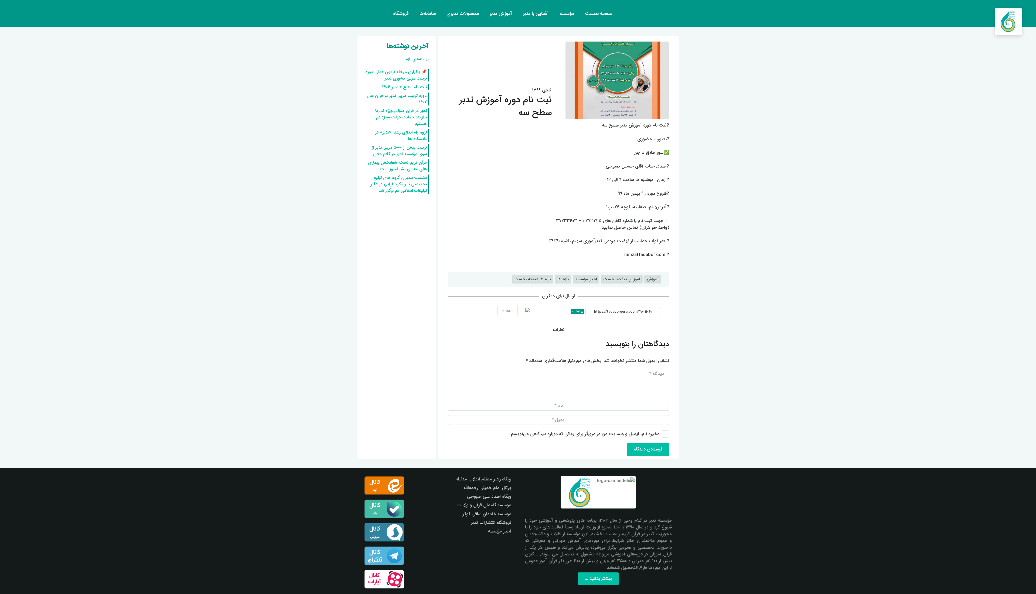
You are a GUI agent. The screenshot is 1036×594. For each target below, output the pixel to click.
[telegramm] (384, 555)
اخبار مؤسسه (499, 531)
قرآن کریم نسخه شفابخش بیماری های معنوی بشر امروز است (397, 165)
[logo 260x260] (1008, 21)
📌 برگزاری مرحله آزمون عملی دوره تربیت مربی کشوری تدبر (396, 75)
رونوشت (577, 311)
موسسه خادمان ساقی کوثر (487, 514)
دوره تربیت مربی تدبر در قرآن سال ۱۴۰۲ (397, 98)
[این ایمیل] (505, 310)
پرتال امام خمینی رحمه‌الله (487, 487)
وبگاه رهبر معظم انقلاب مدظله (483, 479)
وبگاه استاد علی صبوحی (489, 496)
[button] (14, 13)
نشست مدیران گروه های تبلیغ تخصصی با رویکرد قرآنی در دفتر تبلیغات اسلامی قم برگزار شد (398, 184)
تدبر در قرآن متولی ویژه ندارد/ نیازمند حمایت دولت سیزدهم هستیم (400, 117)
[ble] (384, 508)
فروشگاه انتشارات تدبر (491, 522)
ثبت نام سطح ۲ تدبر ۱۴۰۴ (404, 87)
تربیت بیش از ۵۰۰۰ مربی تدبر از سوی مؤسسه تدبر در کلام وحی (399, 150)
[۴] (384, 579)
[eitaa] (384, 485)
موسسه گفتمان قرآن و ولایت (484, 505)
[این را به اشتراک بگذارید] (490, 310)
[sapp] (384, 532)
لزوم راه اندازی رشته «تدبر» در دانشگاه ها (401, 135)
